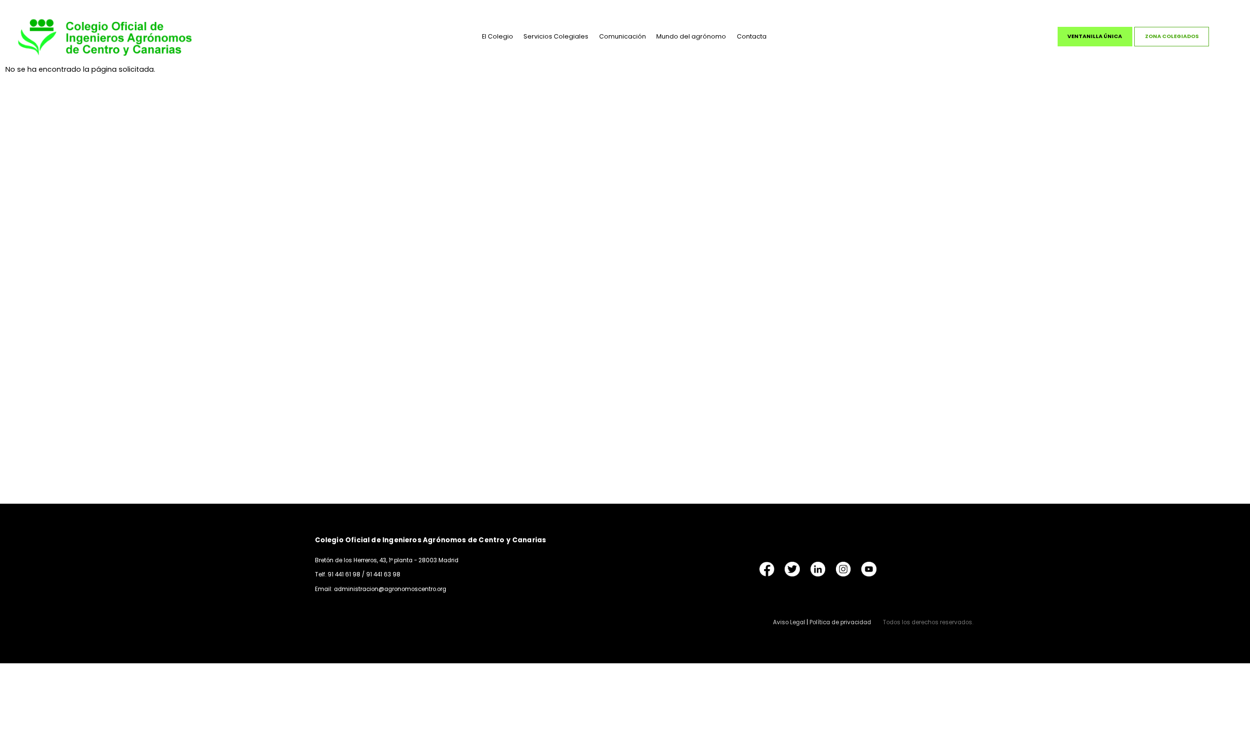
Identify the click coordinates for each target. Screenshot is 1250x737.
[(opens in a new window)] (766, 569)
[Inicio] (105, 36)
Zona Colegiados (1172, 36)
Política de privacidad (840, 622)
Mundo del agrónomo (691, 36)
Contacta (752, 36)
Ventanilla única (1094, 36)
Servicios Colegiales (555, 36)
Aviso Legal (789, 622)
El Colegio (497, 36)
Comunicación (622, 36)
